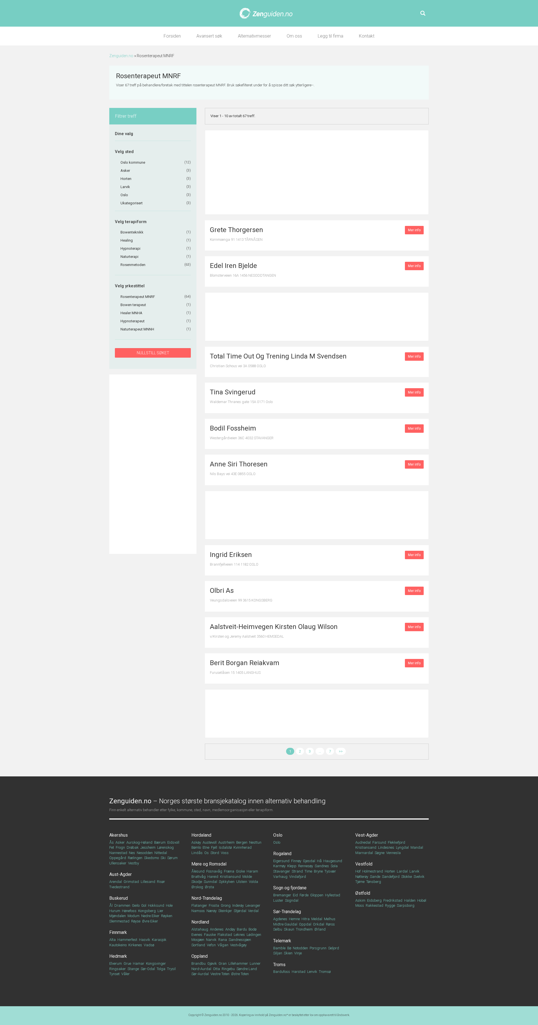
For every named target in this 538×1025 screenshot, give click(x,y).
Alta (112, 940)
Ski (163, 858)
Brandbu (198, 963)
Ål (111, 905)
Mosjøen (197, 940)
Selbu (277, 929)
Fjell (214, 847)
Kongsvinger (156, 963)
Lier (160, 911)
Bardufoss (281, 972)
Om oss (294, 36)
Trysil (171, 969)
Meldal (316, 919)
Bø (289, 948)
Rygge (390, 905)
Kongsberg (147, 911)
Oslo (277, 835)
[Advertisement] (153, 464)
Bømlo (196, 847)
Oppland (199, 956)
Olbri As (222, 590)
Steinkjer (225, 911)
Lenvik (312, 972)
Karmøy (279, 866)
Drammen (122, 905)
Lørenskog (165, 847)
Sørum (172, 858)
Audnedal (363, 842)
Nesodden (145, 853)
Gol (143, 905)
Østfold (362, 893)
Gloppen (316, 895)
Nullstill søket (153, 353)
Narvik (211, 940)
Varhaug (280, 876)
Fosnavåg (214, 871)
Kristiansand (365, 847)
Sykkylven (227, 882)
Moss (359, 905)
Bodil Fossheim (233, 428)
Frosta (214, 905)
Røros (330, 924)
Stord (214, 853)
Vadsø (149, 945)
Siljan (277, 953)
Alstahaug (199, 929)
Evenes (196, 935)
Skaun (289, 929)
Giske (240, 871)
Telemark (282, 940)
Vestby (133, 863)
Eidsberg (374, 900)
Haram (252, 871)
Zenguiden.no (121, 56)
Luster (278, 900)
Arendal (115, 882)
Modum (133, 916)
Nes (132, 853)
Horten (390, 871)
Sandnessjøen (240, 940)
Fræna (229, 871)
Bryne (318, 871)
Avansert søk (209, 36)
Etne (206, 847)
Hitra (306, 919)
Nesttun (255, 842)
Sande (375, 876)
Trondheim (304, 929)
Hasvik (144, 940)
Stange (133, 969)
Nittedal (160, 853)
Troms (279, 964)
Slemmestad (119, 921)
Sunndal (210, 882)
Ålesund (198, 871)
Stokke (406, 876)
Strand (297, 871)
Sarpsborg (405, 905)
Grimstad (131, 882)
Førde (304, 895)
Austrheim (226, 842)
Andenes (217, 929)
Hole (169, 905)
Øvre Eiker (150, 921)
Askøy (196, 842)
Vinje (298, 953)
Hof (358, 871)
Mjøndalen (117, 916)
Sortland (198, 945)
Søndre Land (246, 969)
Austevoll (210, 842)
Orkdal (318, 924)
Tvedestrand (119, 887)
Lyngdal (402, 847)
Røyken (166, 916)
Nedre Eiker (150, 916)
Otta (216, 969)
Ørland (320, 929)
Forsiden (172, 36)
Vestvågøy (238, 945)
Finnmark (118, 932)
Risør (161, 882)
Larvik (414, 871)
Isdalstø (225, 847)
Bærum (160, 842)
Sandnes (322, 866)
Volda (253, 882)
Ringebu (228, 969)
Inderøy (238, 905)
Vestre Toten (219, 974)
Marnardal (364, 853)
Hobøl (421, 900)
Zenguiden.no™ (278, 1015)
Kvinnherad (242, 847)
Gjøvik (212, 963)
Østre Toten (240, 974)
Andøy (230, 929)
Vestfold (363, 864)
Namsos (198, 911)
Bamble (279, 948)
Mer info (414, 230)
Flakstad (224, 935)
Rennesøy (305, 866)
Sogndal (291, 900)
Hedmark (118, 956)
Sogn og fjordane (290, 887)
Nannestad (118, 853)
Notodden (300, 948)
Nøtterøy (361, 876)
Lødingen (254, 935)
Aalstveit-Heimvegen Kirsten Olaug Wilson (274, 627)
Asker (120, 842)
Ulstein (241, 882)
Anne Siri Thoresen (239, 464)
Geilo (136, 905)
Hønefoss (129, 911)
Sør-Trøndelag (287, 911)
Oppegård (117, 858)
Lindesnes (386, 847)
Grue (127, 963)
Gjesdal (309, 861)
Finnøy (296, 861)
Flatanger (199, 905)
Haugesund (332, 861)
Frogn (120, 847)
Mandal (417, 847)
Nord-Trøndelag (206, 898)
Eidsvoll (173, 842)
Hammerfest (127, 940)
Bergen (241, 842)
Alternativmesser (254, 36)
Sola (334, 866)
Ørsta (209, 887)
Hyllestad (332, 895)
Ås (111, 842)
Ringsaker (117, 969)
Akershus (118, 835)
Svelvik (419, 876)
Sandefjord (391, 876)
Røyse (135, 921)
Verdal (253, 911)
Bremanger (282, 895)
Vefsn (211, 945)
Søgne (379, 853)
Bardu (242, 929)
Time (308, 871)
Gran (223, 963)
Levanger (252, 905)
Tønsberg (373, 882)
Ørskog (197, 887)
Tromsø (325, 972)
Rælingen (135, 858)
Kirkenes (135, 945)
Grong (226, 905)
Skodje (196, 882)
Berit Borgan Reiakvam (244, 663)
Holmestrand (372, 871)
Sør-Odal (148, 969)
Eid (295, 895)
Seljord (333, 948)
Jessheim (148, 847)
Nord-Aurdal (201, 969)
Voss (225, 853)
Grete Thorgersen (236, 230)
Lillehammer (238, 963)
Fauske (210, 935)
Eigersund (281, 861)
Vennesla (393, 853)
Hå (319, 861)
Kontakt (366, 36)
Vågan (222, 945)
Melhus (329, 919)
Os (206, 853)
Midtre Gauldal (285, 924)
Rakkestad (374, 905)
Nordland (200, 922)
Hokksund (156, 905)
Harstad (298, 972)
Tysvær (330, 871)
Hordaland (201, 835)
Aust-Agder (120, 874)
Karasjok (159, 940)
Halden (410, 900)
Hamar (138, 963)
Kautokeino (118, 945)
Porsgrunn (318, 948)
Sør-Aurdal (200, 974)
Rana (222, 940)
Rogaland (282, 853)
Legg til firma (330, 36)
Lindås (197, 853)
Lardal (402, 871)
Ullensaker (117, 863)
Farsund (379, 842)
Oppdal (305, 924)
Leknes (239, 935)
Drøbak (133, 847)
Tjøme (360, 882)
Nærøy (212, 911)
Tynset (114, 974)
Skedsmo (151, 858)
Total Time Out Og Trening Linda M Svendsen (278, 356)
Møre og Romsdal (208, 864)
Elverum (115, 963)
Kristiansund (230, 876)
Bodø (252, 929)
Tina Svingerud (233, 392)
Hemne (294, 919)
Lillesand (148, 882)
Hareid (212, 876)
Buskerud (118, 898)
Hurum (114, 911)
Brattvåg (198, 876)
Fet (111, 847)
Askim (360, 900)
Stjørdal (240, 911)
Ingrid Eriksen (231, 555)
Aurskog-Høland (139, 842)
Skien (288, 953)
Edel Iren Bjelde (233, 266)
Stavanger (281, 871)
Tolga (161, 969)
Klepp (291, 866)
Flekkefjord (396, 842)
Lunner (255, 963)
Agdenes (280, 919)
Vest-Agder (366, 835)
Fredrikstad (392, 900)
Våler (125, 974)
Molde (247, 876)
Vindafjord (297, 876)
